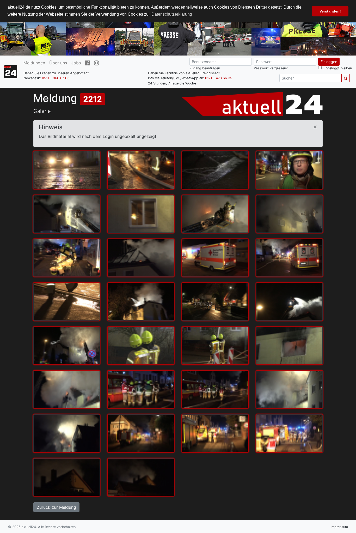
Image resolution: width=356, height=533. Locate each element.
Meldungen (34, 62)
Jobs (76, 62)
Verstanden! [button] (330, 11)
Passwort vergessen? (270, 68)
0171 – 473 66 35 (218, 78)
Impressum (339, 527)
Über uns (58, 62)
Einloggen (329, 61)
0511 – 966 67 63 (55, 78)
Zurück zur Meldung (56, 507)
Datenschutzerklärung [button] (171, 14)
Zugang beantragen (204, 68)
